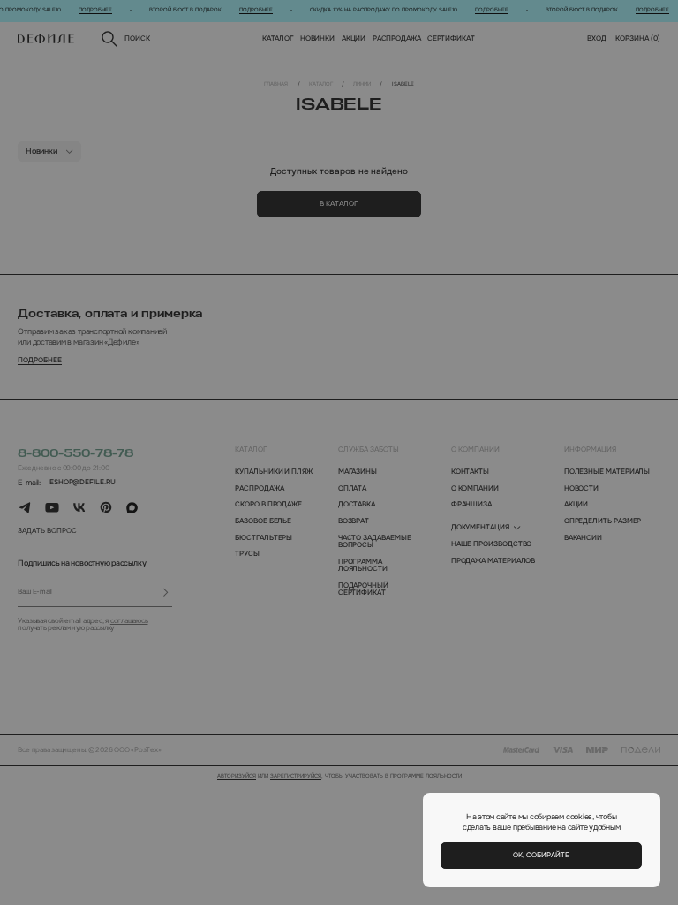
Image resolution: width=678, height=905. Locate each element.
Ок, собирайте (541, 855)
